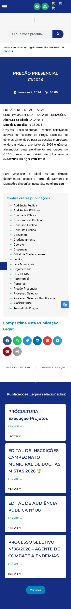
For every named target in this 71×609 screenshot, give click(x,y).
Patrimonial (21, 279)
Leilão (18, 259)
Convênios (21, 235)
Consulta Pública (25, 230)
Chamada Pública (25, 215)
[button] (5, 6)
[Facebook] (37, 6)
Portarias (20, 283)
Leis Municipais (24, 264)
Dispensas (20, 249)
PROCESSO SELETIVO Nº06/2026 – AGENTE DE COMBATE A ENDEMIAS (34, 549)
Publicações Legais (23, 47)
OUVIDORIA (21, 274)
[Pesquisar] (58, 34)
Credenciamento (24, 239)
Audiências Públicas (27, 210)
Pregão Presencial (25, 288)
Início (7, 47)
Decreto (19, 244)
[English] (55, 4)
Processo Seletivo (26, 293)
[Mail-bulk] (45, 6)
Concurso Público (25, 225)
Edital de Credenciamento (31, 254)
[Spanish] (55, 9)
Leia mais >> (15, 426)
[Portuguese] (62, 4)
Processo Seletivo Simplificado (34, 298)
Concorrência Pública (28, 220)
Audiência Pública (25, 205)
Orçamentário (23, 269)
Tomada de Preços (26, 308)
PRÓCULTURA (23, 303)
